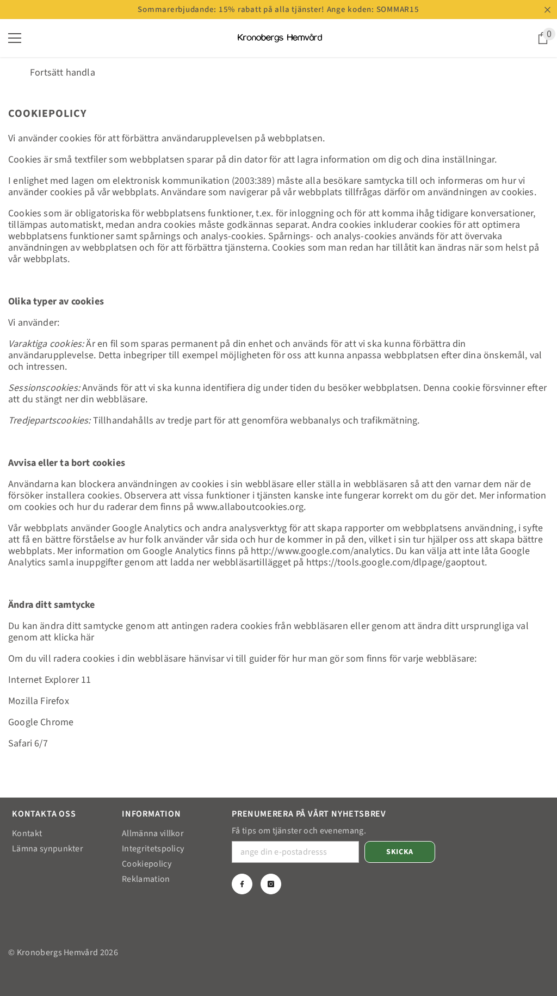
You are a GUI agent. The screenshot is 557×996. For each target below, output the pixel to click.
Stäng (547, 9)
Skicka (399, 851)
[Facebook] (242, 884)
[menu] (14, 38)
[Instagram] (271, 884)
